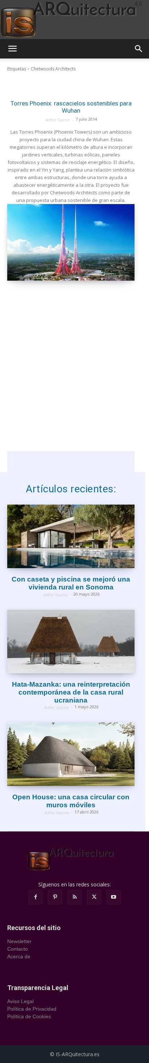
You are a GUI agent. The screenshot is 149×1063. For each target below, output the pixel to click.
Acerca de (18, 956)
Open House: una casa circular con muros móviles (70, 801)
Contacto (17, 949)
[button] (12, 49)
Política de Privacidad (31, 1009)
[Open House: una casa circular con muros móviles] (71, 754)
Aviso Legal (20, 1001)
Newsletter (19, 941)
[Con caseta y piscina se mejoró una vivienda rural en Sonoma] (71, 536)
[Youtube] (113, 897)
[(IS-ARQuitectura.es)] (74, 19)
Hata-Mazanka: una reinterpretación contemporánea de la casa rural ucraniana (71, 692)
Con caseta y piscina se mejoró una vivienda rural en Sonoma (71, 583)
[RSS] (74, 897)
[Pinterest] (55, 897)
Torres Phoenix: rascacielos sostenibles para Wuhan (71, 107)
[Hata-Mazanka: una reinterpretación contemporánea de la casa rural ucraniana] (71, 641)
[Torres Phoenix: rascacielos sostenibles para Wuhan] (71, 242)
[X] (94, 897)
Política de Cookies (29, 1016)
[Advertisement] (74, 376)
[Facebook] (35, 897)
